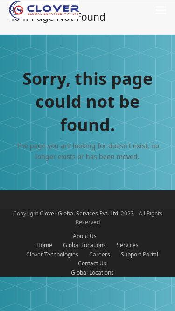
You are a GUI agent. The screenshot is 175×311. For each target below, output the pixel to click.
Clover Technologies (52, 254)
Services (128, 245)
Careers (99, 254)
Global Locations (84, 245)
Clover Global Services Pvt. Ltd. (80, 213)
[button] (161, 10)
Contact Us (92, 263)
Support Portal (139, 254)
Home (44, 245)
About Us (85, 236)
